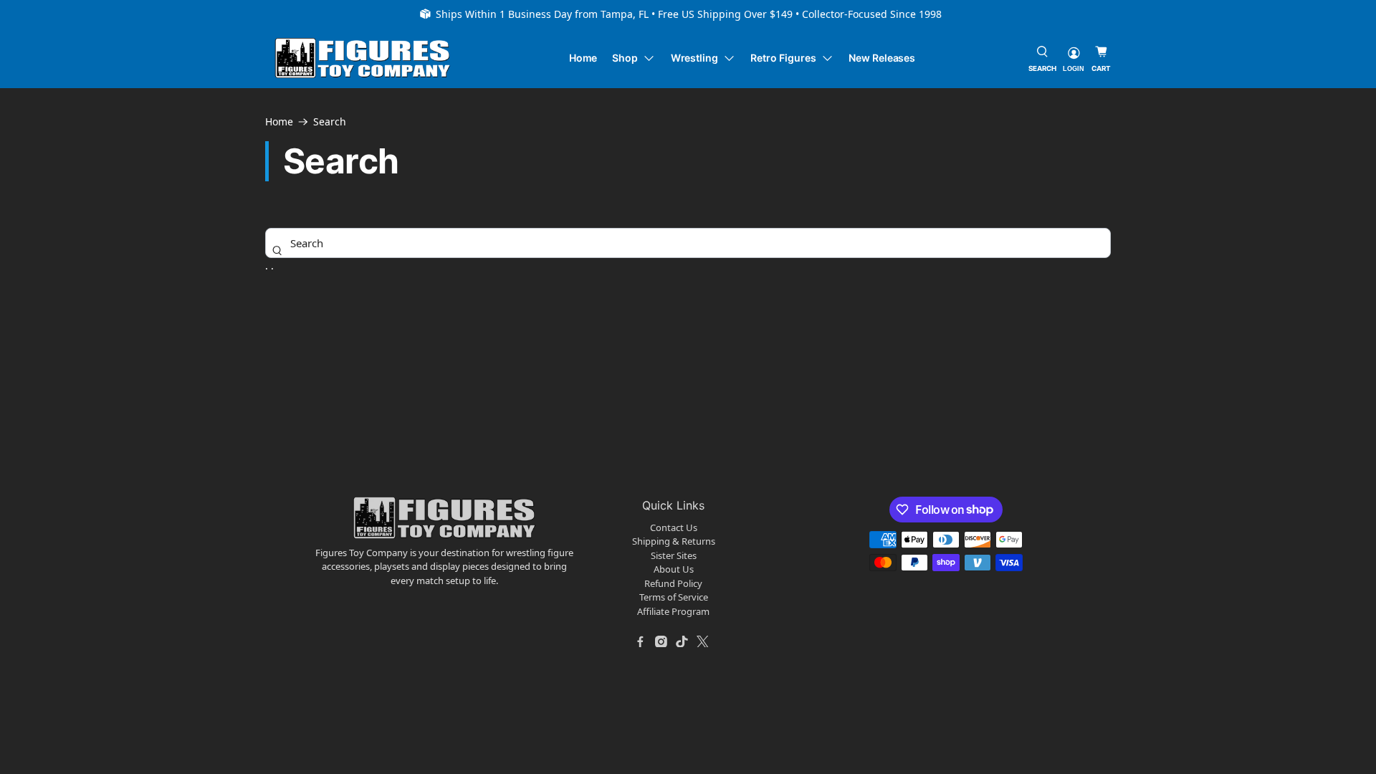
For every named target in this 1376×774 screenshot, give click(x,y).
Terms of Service (673, 597)
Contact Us (673, 527)
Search (329, 122)
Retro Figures (783, 58)
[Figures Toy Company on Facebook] (640, 641)
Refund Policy (673, 583)
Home (583, 58)
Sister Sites (674, 555)
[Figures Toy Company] (362, 58)
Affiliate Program (673, 611)
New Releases (882, 58)
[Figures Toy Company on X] (703, 641)
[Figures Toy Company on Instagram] (661, 641)
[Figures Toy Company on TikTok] (682, 641)
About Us (674, 569)
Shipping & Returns (673, 541)
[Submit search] (277, 250)
